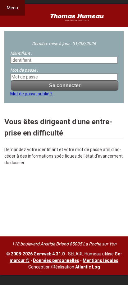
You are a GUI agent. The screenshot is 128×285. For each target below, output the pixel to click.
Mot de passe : (24, 70)
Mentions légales (100, 260)
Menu (12, 7)
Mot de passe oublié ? (31, 93)
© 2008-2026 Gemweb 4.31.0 (35, 253)
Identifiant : (21, 53)
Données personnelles (56, 260)
